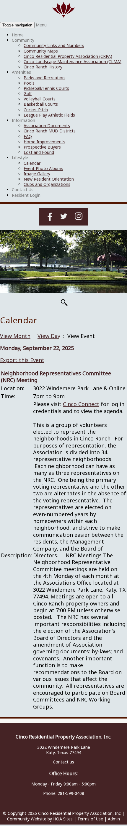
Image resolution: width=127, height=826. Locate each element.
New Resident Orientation (49, 179)
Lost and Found (39, 152)
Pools (29, 83)
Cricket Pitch (36, 109)
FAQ (28, 136)
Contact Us (22, 189)
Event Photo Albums (43, 168)
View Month (15, 335)
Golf (28, 93)
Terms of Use (90, 819)
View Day (49, 335)
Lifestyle (20, 157)
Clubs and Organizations (47, 184)
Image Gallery (37, 173)
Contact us (63, 762)
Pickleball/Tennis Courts (46, 88)
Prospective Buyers (42, 147)
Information (23, 120)
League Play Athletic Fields (49, 115)
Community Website (26, 819)
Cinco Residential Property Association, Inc (79, 813)
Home (18, 35)
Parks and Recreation (44, 77)
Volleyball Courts (40, 99)
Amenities (21, 72)
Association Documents (47, 125)
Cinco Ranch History (43, 67)
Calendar (32, 163)
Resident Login (26, 195)
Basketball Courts (41, 104)
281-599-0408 (71, 793)
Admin (114, 819)
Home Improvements (44, 141)
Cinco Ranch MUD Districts (50, 131)
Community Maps (41, 51)
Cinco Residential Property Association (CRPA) (68, 56)
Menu (41, 25)
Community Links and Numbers (54, 45)
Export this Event (22, 360)
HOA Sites (63, 819)
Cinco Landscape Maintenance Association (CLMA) (72, 61)
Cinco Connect (81, 404)
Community (23, 40)
